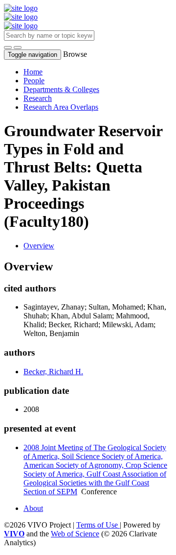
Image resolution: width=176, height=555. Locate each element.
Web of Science (75, 534)
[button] (8, 47)
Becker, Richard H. (53, 371)
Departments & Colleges (61, 89)
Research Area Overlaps (60, 107)
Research (37, 98)
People (33, 80)
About (33, 508)
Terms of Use (98, 525)
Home (33, 72)
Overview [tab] (38, 245)
